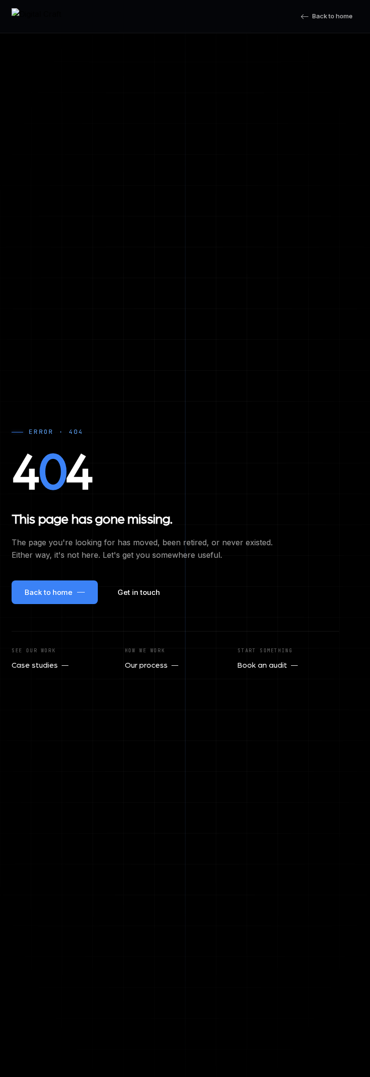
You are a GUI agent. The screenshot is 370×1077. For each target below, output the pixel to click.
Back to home (332, 16)
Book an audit (262, 665)
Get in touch (139, 592)
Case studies (35, 665)
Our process (146, 665)
